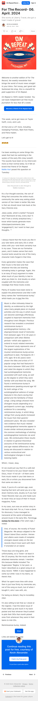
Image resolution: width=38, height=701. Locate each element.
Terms (31, 684)
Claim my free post (19, 659)
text (19, 298)
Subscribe (25, 3)
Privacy (24, 684)
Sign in (33, 3)
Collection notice (19, 686)
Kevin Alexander (12, 24)
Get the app (29, 691)
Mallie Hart (6, 169)
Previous (8, 674)
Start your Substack (13, 691)
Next (31, 674)
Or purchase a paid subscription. (19, 664)
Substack (8, 697)
